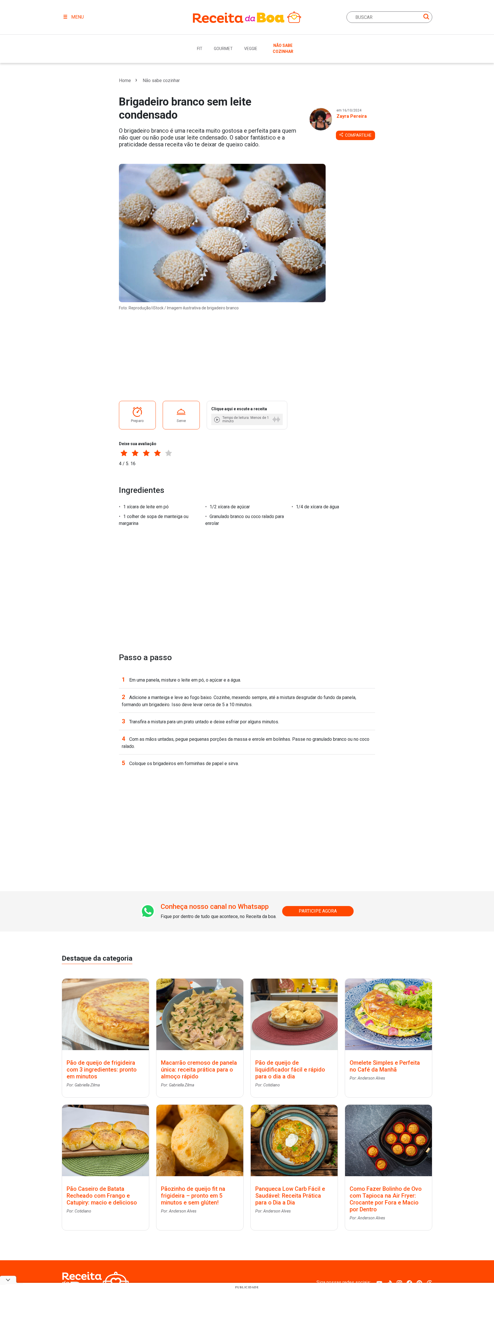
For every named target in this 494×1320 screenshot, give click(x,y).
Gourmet (223, 48)
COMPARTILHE (358, 135)
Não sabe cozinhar (283, 48)
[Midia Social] (379, 1282)
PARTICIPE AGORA (318, 911)
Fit (199, 48)
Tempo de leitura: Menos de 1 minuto (245, 419)
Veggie (250, 48)
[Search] (426, 17)
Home (125, 80)
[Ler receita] (217, 420)
